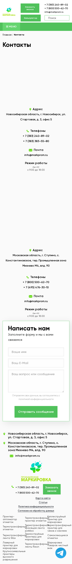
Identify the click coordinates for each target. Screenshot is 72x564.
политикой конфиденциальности (36, 399)
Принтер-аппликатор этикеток (10, 519)
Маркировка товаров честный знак (57, 545)
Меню (12, 26)
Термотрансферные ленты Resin (37, 545)
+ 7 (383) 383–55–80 (36, 141)
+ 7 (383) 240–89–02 (56, 4)
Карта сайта (43, 498)
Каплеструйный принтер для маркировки (56, 519)
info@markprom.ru (54, 12)
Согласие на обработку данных (36, 510)
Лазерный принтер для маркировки (10, 545)
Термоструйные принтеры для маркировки (34, 536)
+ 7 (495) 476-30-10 (36, 287)
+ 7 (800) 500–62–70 (56, 8)
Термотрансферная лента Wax (15, 536)
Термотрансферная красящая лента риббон (37, 528)
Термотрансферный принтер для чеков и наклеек (59, 528)
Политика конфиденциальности (36, 506)
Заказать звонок (30, 8)
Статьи (43, 502)
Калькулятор (30, 18)
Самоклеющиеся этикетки (57, 536)
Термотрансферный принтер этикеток (37, 519)
